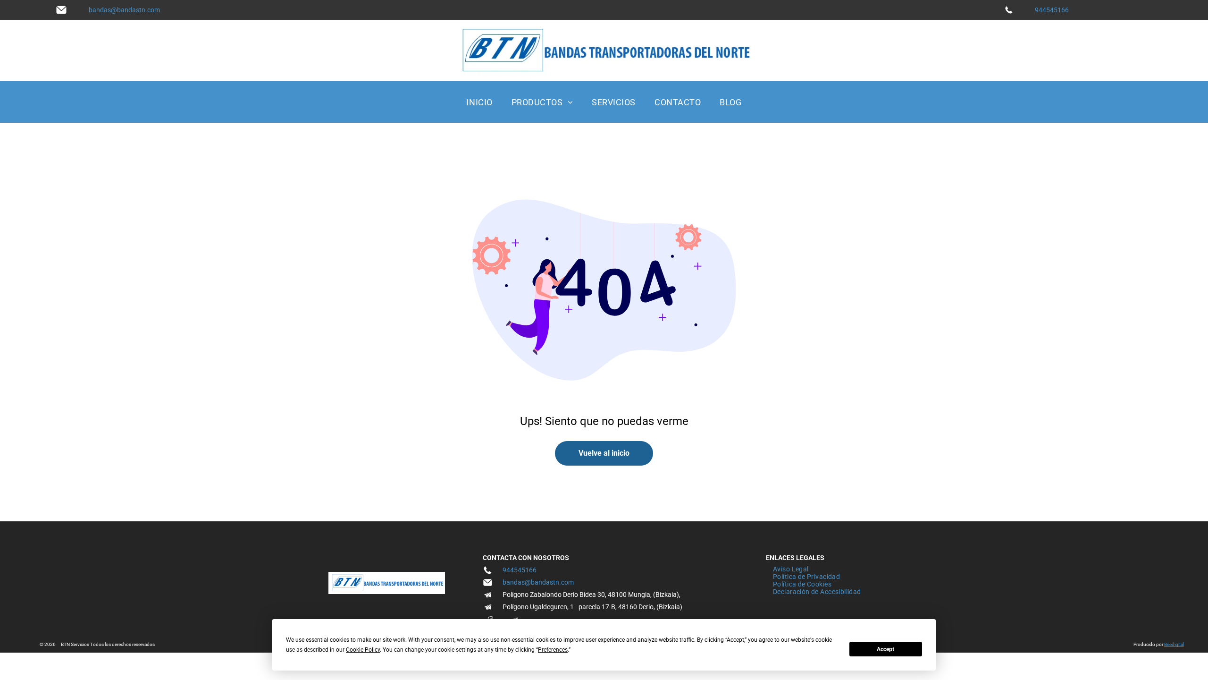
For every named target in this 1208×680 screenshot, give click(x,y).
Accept (885, 649)
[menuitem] (479, 102)
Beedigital (1174, 644)
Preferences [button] (553, 649)
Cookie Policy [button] (363, 649)
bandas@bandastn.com (124, 10)
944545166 (1052, 10)
